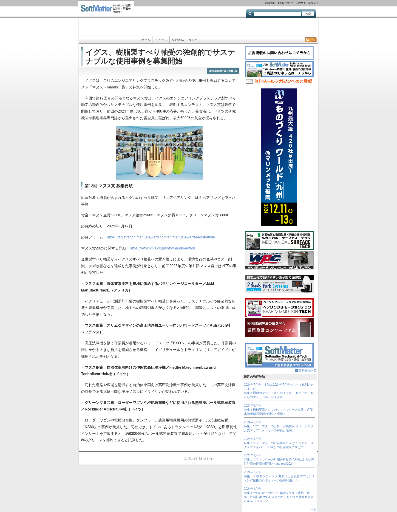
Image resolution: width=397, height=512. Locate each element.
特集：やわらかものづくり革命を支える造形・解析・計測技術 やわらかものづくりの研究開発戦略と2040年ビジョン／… (279, 497)
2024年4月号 (252, 439)
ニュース (161, 40)
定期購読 (270, 2)
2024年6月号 (252, 405)
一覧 (314, 510)
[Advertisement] (198, 26)
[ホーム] (106, 9)
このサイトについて (307, 2)
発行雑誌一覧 (308, 370)
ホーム (145, 40)
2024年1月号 (252, 488)
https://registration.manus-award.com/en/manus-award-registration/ (161, 237)
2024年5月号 (252, 422)
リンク (193, 40)
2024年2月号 (252, 472)
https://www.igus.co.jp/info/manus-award (162, 248)
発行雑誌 (178, 40)
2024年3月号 (252, 455)
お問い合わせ (285, 2)
